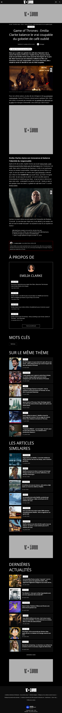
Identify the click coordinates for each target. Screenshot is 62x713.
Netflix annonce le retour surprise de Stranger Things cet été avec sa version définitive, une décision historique (37, 472)
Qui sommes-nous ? (24, 695)
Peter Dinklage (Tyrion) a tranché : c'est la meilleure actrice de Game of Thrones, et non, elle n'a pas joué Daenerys (36, 390)
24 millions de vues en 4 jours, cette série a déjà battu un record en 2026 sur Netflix (36, 486)
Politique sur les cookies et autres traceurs (47, 695)
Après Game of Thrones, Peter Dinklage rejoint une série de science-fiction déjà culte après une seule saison (37, 403)
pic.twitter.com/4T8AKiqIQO (31, 234)
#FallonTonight (18, 234)
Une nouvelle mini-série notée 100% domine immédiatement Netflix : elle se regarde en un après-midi (36, 512)
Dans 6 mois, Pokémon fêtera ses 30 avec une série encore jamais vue (35, 606)
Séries (22, 24)
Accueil (10, 24)
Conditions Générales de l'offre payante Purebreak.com (32, 697)
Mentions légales (33, 695)
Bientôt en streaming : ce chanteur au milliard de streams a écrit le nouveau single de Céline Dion (37, 645)
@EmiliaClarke (16, 230)
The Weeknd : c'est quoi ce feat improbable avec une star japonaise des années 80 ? (36, 594)
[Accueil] (28, 2)
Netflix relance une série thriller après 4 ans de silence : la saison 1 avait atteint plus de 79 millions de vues (37, 525)
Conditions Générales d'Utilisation (12, 695)
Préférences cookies (31, 700)
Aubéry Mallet (18, 243)
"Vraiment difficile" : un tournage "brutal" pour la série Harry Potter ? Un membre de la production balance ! (37, 430)
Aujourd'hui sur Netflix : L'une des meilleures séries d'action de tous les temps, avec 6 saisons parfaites (37, 459)
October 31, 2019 (37, 235)
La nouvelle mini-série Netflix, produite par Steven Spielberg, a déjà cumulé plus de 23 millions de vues (36, 498)
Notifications (48, 697)
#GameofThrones (17, 232)
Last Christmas (40, 172)
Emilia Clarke (13, 185)
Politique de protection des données (12, 697)
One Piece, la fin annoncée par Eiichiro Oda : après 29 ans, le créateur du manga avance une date (36, 633)
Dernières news (16, 24)
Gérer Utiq (54, 697)
